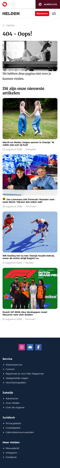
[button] (48, 4)
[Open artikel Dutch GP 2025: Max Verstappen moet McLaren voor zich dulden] (30, 295)
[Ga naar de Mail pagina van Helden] (30, 347)
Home (10, 25)
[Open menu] (53, 13)
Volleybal (31, 149)
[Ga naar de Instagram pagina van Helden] (22, 347)
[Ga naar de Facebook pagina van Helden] (38, 347)
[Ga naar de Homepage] (11, 13)
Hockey (29, 262)
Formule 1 (31, 206)
